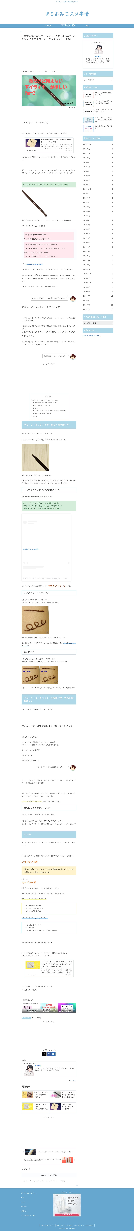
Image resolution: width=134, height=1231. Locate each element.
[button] (111, 80)
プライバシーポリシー (28, 1215)
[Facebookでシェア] (49, 1054)
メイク (23, 1202)
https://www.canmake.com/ (34, 264)
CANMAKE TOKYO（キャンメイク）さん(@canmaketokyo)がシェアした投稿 (45, 578)
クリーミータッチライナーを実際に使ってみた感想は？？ (49, 410)
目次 (46, 396)
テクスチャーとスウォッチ (42, 405)
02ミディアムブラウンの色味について (45, 403)
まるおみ (38, 1066)
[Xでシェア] (44, 1054)
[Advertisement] (49, 55)
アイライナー (27, 1017)
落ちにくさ (38, 408)
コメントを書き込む (49, 1175)
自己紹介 (24, 1206)
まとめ (35, 416)
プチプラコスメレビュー (29, 1193)
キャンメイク (36, 1017)
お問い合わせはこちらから (91, 335)
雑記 (22, 1197)
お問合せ (24, 1211)
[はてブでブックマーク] (53, 1054)
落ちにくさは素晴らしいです (43, 413)
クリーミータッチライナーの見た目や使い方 (46, 400)
